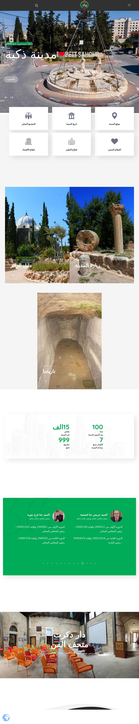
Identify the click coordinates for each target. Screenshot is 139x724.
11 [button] (52, 563)
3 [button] (87, 563)
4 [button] (82, 563)
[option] (98, 528)
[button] (36, 5)
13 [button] (43, 563)
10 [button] (56, 563)
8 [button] (65, 563)
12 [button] (47, 563)
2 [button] (91, 563)
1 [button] (95, 563)
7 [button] (69, 563)
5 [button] (78, 563)
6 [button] (73, 563)
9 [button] (60, 563)
